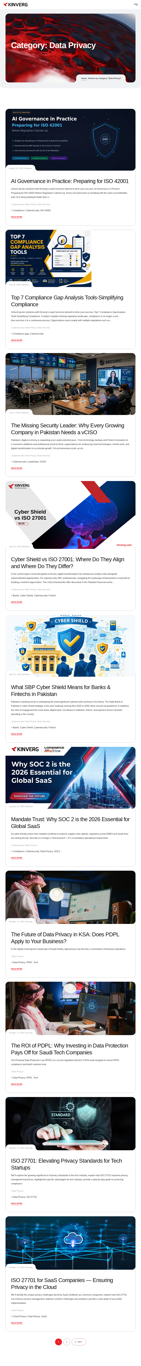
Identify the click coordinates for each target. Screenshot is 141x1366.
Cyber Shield (26, 595)
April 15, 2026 (15, 674)
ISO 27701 (31, 1197)
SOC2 (57, 851)
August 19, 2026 (16, 168)
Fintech (52, 595)
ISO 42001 (45, 210)
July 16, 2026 (15, 285)
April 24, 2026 (15, 546)
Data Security (43, 204)
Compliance (19, 210)
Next (80, 1342)
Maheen (28, 168)
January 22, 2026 (16, 806)
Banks (16, 595)
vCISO (43, 462)
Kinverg (29, 921)
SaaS (44, 1316)
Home (84, 78)
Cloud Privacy (20, 1316)
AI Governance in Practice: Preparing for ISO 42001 (70, 181)
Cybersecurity (18, 204)
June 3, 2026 (15, 413)
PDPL (29, 962)
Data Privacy (30, 204)
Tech (35, 962)
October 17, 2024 (16, 921)
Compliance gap (21, 334)
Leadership (32, 462)
